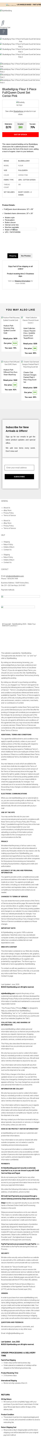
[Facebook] (5, 632)
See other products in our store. (20, 112)
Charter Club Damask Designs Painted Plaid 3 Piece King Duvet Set (29, 377)
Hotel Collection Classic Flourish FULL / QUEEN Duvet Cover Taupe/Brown (29, 333)
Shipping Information (22, 281)
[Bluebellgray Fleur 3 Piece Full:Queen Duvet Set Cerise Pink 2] (20, 47)
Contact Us (8, 550)
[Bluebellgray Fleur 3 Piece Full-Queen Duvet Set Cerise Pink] (20, 41)
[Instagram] (5, 638)
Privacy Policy (9, 513)
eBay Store (7, 510)
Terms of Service (10, 515)
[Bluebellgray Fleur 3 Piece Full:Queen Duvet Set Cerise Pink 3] (20, 52)
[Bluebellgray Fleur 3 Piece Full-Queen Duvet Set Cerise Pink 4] (20, 57)
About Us (7, 508)
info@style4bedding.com (15, 576)
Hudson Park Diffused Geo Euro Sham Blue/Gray (10, 372)
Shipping (7, 542)
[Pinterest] (5, 645)
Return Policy (8, 544)
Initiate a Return (9, 547)
